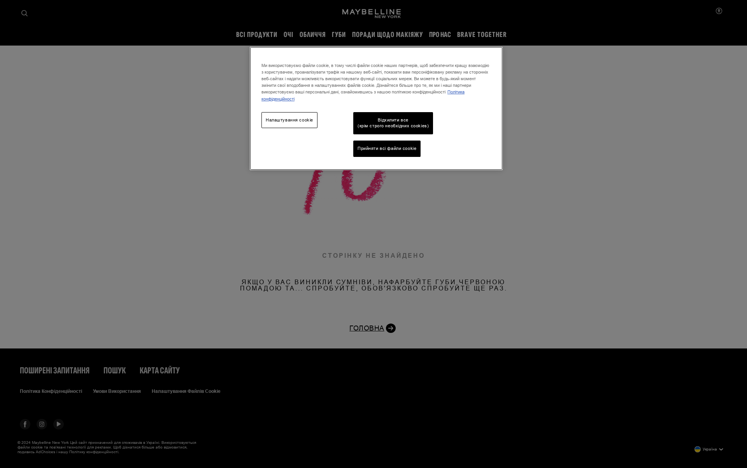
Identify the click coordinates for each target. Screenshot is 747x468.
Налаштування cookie (289, 120)
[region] (376, 108)
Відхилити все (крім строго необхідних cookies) (393, 123)
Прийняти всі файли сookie (387, 148)
